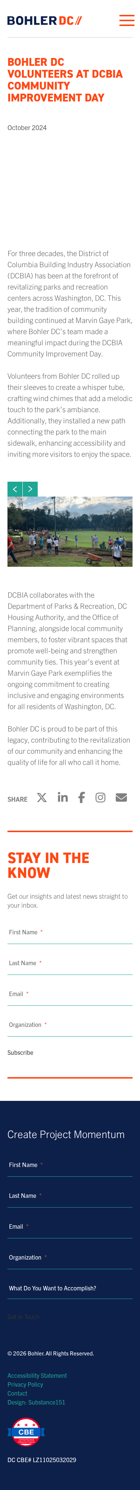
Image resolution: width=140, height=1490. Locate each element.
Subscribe (20, 1052)
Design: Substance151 (36, 1402)
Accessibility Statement (37, 1375)
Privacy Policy (25, 1384)
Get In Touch (23, 1316)
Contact (17, 1393)
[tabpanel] (70, 531)
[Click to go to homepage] (44, 20)
